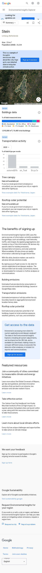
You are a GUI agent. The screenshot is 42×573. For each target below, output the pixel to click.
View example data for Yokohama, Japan (18, 193)
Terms (39, 104)
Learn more (6, 393)
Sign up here (7, 463)
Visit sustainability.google (12, 499)
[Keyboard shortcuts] (16, 104)
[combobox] (11, 22)
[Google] (7, 540)
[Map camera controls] (38, 99)
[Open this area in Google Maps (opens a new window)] (4, 103)
